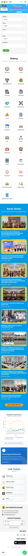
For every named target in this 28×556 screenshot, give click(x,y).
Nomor (4, 29)
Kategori (5, 16)
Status (4, 36)
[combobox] (14, 19)
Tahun (4, 23)
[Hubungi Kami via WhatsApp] (25, 553)
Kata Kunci (5, 42)
